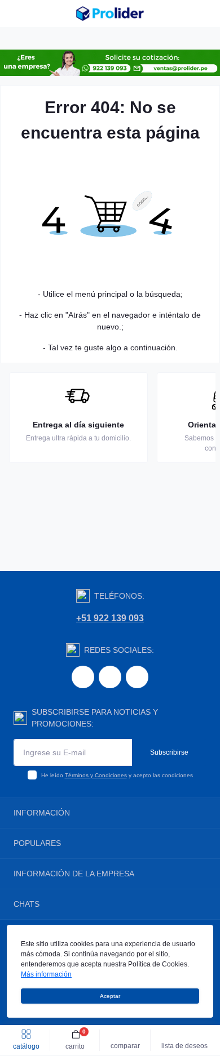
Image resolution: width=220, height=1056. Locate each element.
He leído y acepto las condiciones (117, 775)
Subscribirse (169, 752)
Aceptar (110, 996)
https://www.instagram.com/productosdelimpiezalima (110, 677)
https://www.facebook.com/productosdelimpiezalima (83, 677)
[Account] (207, 13)
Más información (46, 974)
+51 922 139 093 (110, 618)
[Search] (35, 13)
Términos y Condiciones (96, 775)
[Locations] (187, 13)
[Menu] (14, 13)
